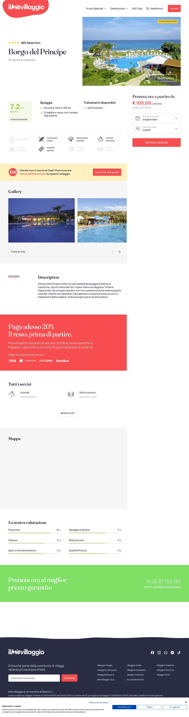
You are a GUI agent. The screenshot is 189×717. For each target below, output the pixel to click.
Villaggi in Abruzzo (165, 670)
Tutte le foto (18, 251)
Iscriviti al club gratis (107, 172)
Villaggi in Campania (106, 670)
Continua (69, 678)
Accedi (174, 8)
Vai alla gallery (165, 77)
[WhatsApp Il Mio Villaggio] (165, 653)
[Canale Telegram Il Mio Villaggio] (172, 653)
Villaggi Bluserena (105, 674)
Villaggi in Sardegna (136, 670)
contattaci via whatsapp (166, 586)
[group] (41, 220)
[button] (113, 252)
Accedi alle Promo (135, 679)
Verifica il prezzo (156, 142)
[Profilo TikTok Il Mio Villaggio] (179, 653)
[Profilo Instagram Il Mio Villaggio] (159, 653)
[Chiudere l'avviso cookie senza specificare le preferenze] (186, 702)
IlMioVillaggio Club (105, 679)
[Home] (26, 7)
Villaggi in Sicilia (134, 665)
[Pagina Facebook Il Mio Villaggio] (152, 653)
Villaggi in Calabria (165, 665)
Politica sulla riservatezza (98, 702)
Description (14, 276)
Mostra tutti (67, 413)
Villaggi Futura (163, 674)
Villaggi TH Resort (135, 674)
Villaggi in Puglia (104, 665)
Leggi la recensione (18, 119)
